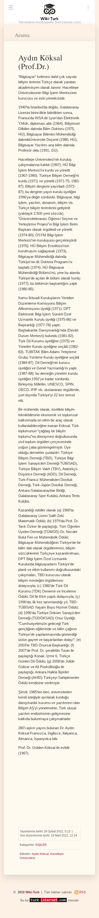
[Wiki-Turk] (49, 12)
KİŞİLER (41, 845)
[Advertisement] (49, 789)
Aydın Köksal (40, 854)
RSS (82, 892)
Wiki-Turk (32, 892)
